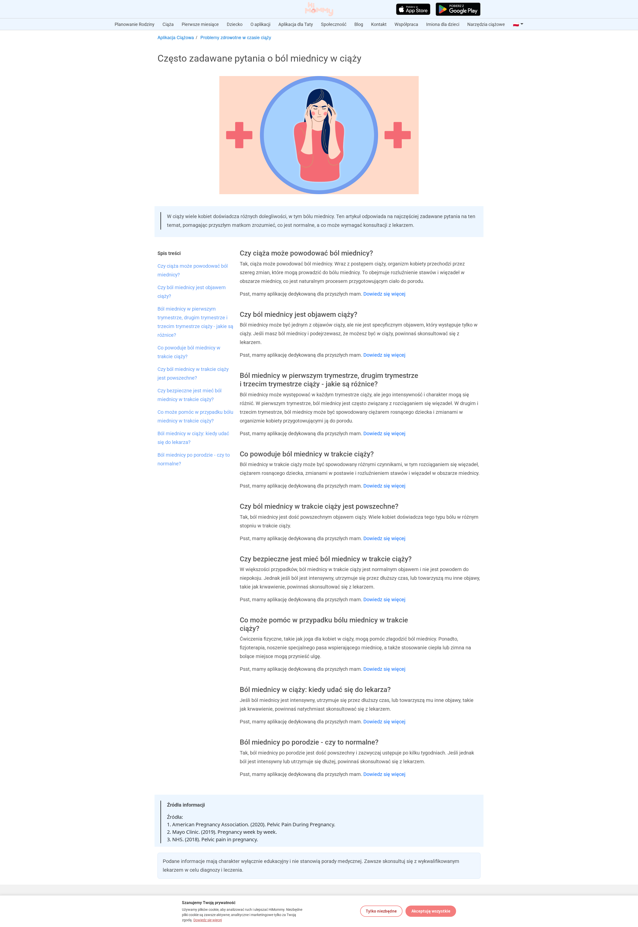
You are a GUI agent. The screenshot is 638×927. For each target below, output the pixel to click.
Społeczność (333, 24)
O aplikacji (260, 24)
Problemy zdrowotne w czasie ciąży (235, 37)
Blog (358, 24)
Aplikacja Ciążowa (176, 37)
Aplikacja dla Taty (295, 24)
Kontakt (379, 24)
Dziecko (234, 24)
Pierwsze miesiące (200, 24)
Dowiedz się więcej (384, 294)
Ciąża (168, 24)
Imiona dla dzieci (442, 24)
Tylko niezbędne (381, 911)
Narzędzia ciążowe (486, 24)
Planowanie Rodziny (135, 24)
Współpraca (406, 24)
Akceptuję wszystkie (430, 911)
